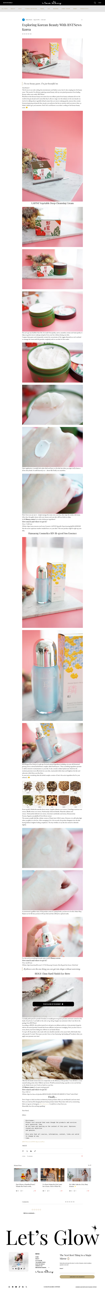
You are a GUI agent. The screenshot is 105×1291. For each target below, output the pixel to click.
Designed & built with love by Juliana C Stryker (86, 1286)
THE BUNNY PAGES (40, 1262)
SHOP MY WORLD (7, 2)
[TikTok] (19, 1287)
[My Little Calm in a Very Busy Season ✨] (79, 1174)
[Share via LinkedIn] (31, 1151)
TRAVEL (42, 8)
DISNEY (75, 8)
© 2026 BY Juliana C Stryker (52, 1286)
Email (61, 1268)
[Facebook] (13, 1287)
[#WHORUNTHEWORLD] (49, 1267)
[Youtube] (16, 1287)
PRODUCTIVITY (84, 8)
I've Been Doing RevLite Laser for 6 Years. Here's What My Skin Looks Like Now (52, 1185)
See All (89, 1165)
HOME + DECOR (66, 8)
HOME (37, 1257)
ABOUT (37, 1258)
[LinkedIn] (23, 1287)
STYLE (20, 8)
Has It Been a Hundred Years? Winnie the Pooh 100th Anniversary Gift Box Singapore (25, 1185)
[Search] (95, 3)
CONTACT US (38, 1265)
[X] (26, 1287)
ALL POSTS (4, 8)
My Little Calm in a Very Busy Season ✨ (78, 1185)
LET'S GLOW (38, 1260)
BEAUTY (13, 8)
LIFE (49, 8)
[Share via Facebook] (23, 1151)
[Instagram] (9, 1287)
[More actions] (82, 20)
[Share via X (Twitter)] (27, 1151)
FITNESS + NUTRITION (31, 8)
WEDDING (55, 8)
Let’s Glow (52, 1236)
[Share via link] (35, 1151)
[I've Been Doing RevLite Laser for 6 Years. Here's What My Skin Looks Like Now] (52, 1175)
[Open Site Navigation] (99, 2)
